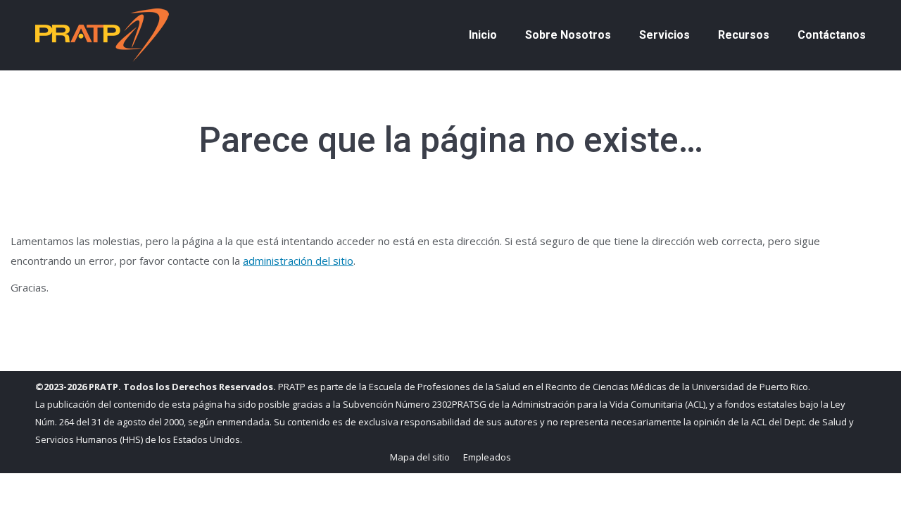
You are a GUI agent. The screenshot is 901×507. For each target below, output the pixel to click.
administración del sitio (298, 261)
